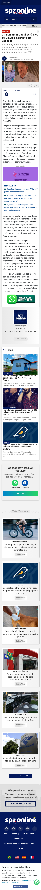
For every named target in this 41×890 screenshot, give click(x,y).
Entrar (7, 2)
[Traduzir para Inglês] (16, 857)
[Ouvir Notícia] (6, 94)
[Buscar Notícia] (34, 19)
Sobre (15, 834)
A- (29, 85)
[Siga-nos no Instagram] (13, 828)
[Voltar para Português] (9, 857)
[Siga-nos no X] (20, 828)
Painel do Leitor (28, 834)
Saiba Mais (20, 338)
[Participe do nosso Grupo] (20, 300)
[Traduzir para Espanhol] (24, 857)
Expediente (19, 839)
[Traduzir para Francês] (31, 857)
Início (7, 834)
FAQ (33, 844)
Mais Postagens (20, 776)
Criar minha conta (19, 803)
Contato (20, 848)
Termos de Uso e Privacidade (17, 844)
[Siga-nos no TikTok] (34, 828)
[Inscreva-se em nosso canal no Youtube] (27, 828)
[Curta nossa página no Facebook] (6, 828)
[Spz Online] (20, 11)
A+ (37, 85)
